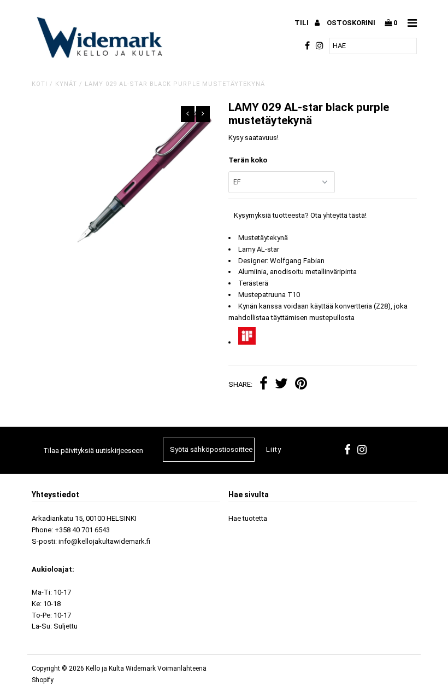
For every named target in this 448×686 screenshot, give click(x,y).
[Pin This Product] (301, 384)
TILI (302, 23)
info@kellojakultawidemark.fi (104, 541)
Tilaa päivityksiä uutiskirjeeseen (93, 450)
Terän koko (247, 160)
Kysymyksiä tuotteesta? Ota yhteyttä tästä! (300, 215)
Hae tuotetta (247, 518)
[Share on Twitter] (281, 384)
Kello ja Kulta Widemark (121, 668)
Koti (40, 84)
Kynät (66, 84)
